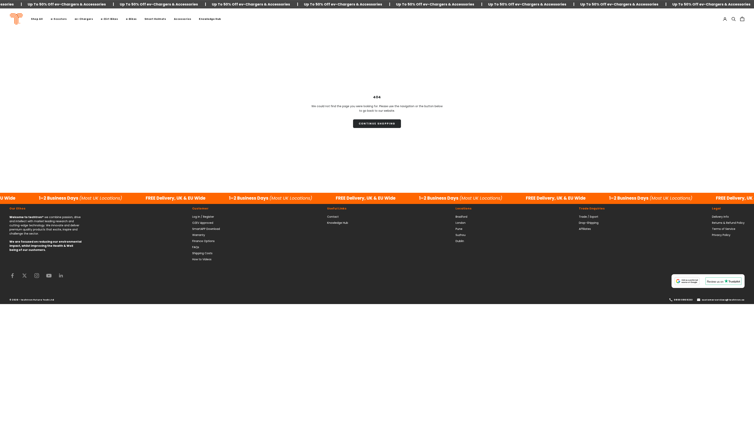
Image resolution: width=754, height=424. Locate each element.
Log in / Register (203, 217)
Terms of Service (723, 229)
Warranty (198, 235)
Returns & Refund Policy (728, 223)
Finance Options (203, 241)
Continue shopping (377, 123)
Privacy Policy (721, 235)
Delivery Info (720, 217)
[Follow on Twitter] (24, 276)
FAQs (195, 247)
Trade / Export (588, 217)
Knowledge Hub (210, 19)
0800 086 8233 (683, 299)
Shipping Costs (202, 253)
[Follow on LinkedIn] (61, 276)
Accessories (182, 19)
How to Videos (201, 259)
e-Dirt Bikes (109, 19)
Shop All (37, 19)
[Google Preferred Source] (687, 281)
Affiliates (585, 229)
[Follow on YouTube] (49, 276)
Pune (459, 229)
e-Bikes (131, 19)
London (461, 223)
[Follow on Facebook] (12, 276)
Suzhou (461, 235)
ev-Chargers (84, 19)
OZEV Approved (202, 223)
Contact (333, 217)
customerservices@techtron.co (723, 299)
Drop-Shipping (588, 223)
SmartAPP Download (206, 229)
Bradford (461, 217)
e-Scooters (59, 19)
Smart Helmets (155, 19)
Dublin (460, 241)
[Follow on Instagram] (37, 276)
